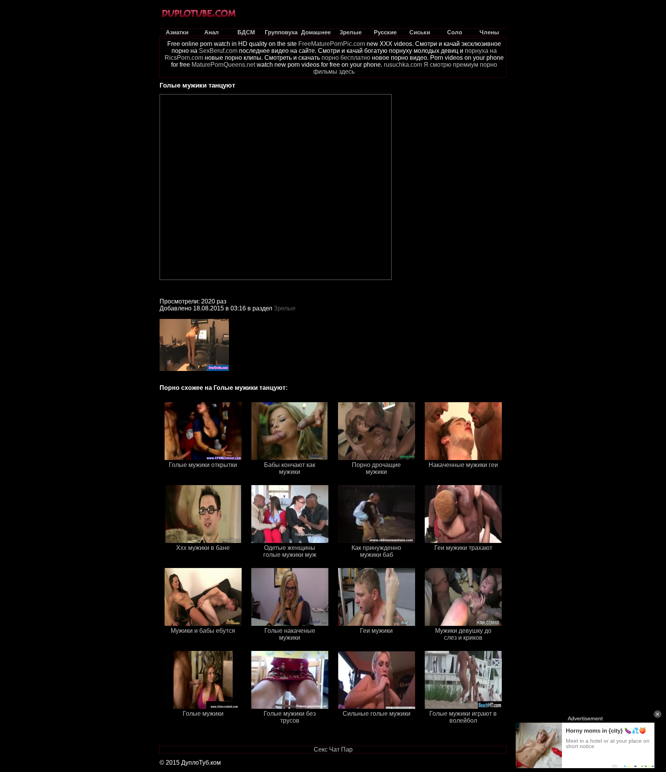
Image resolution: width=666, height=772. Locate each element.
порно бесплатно (345, 57)
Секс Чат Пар (333, 749)
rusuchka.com (403, 64)
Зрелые (285, 308)
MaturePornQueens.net (223, 64)
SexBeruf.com (218, 50)
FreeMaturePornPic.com (331, 43)
